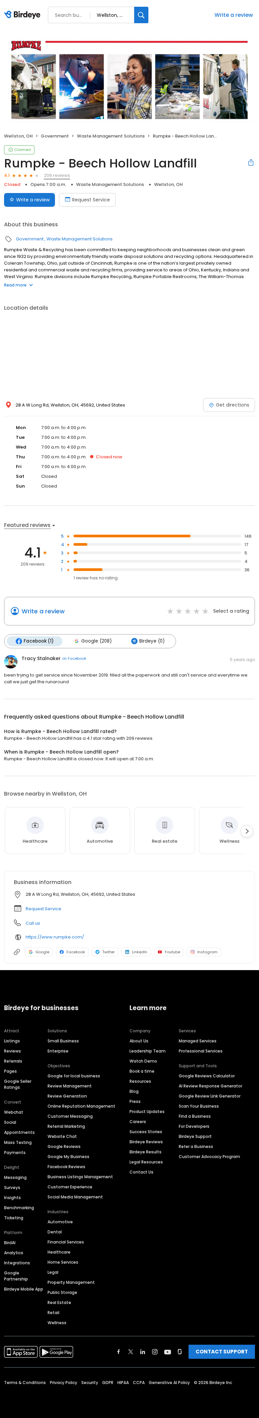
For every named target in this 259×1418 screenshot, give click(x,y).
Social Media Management (75, 1197)
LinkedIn (139, 952)
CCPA (139, 1382)
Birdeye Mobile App (23, 1289)
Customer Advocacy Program (209, 1156)
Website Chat (62, 1136)
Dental (55, 1232)
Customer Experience (70, 1187)
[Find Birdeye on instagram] (154, 1352)
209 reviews (57, 175)
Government (55, 136)
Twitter (108, 952)
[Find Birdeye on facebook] (118, 1352)
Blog (134, 1091)
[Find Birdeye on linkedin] (142, 1352)
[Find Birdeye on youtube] (167, 1352)
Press (135, 1101)
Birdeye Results (146, 1152)
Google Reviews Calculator (207, 1076)
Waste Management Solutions (111, 136)
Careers (138, 1121)
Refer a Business (196, 1146)
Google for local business (74, 1076)
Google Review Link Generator (209, 1096)
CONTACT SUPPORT (222, 1351)
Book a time (142, 1071)
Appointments (19, 1132)
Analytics (13, 1253)
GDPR (107, 1382)
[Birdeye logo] (23, 15)
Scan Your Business (199, 1106)
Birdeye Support (195, 1136)
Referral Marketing (66, 1126)
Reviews (12, 1051)
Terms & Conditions (25, 1382)
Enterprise (58, 1051)
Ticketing (13, 1218)
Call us (33, 923)
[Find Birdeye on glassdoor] (180, 1352)
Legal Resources (146, 1162)
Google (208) (96, 641)
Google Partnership (16, 1276)
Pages (10, 1071)
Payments (15, 1152)
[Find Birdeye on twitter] (130, 1352)
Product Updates (147, 1111)
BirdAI (10, 1242)
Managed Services (198, 1041)
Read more (15, 285)
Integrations (17, 1263)
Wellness (57, 1323)
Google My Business (68, 1156)
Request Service (91, 199)
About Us (139, 1041)
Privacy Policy (63, 1382)
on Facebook (74, 658)
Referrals (13, 1061)
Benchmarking (19, 1208)
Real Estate (59, 1302)
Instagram (207, 952)
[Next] (247, 831)
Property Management (71, 1282)
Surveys (12, 1187)
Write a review (233, 15)
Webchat (13, 1112)
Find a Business (195, 1116)
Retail (53, 1312)
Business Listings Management (80, 1177)
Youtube (172, 952)
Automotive (60, 1222)
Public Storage (62, 1292)
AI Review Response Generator (210, 1086)
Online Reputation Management (81, 1106)
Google (42, 952)
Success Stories (146, 1132)
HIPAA (123, 1382)
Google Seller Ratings (17, 1084)
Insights (12, 1197)
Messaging (15, 1177)
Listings (12, 1041)
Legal (53, 1272)
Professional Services (201, 1051)
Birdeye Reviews (146, 1142)
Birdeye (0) (152, 641)
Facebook (75, 952)
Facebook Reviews (66, 1167)
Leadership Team (148, 1051)
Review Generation (67, 1096)
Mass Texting (18, 1142)
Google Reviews (64, 1146)
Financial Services (66, 1242)
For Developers (194, 1126)
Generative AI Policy (169, 1382)
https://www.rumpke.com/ (55, 937)
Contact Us (141, 1172)
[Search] (141, 15)
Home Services (63, 1262)
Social (10, 1122)
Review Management (70, 1086)
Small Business (63, 1041)
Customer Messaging (70, 1116)
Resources (140, 1081)
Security (89, 1382)
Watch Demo (143, 1061)
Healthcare (59, 1252)
